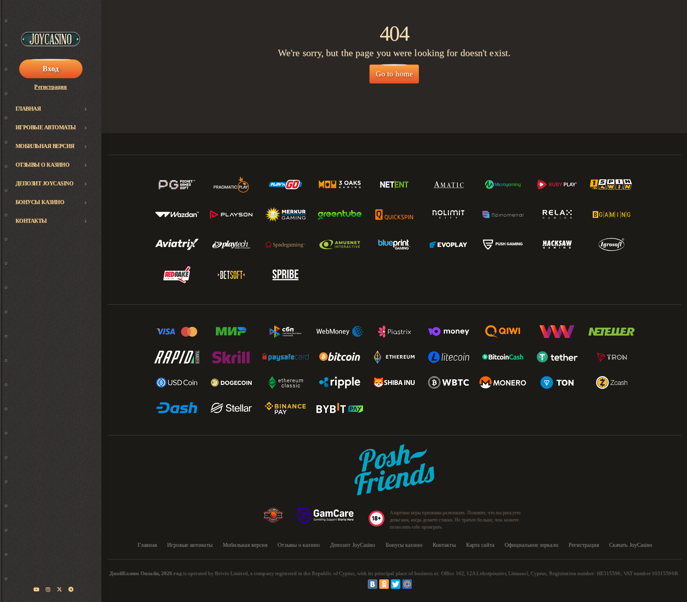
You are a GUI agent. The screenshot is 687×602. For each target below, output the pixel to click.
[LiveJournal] (418, 584)
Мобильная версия (45, 146)
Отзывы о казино (43, 165)
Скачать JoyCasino (630, 545)
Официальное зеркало (531, 545)
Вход (51, 68)
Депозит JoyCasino (45, 183)
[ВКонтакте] (372, 584)
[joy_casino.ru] (48, 589)
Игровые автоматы (46, 127)
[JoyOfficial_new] (59, 589)
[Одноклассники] (384, 584)
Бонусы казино (40, 202)
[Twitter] (395, 584)
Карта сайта (480, 545)
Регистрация (50, 87)
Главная (28, 109)
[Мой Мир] (407, 584)
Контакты (31, 221)
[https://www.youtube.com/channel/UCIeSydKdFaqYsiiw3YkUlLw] (36, 589)
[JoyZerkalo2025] (71, 589)
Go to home (394, 74)
